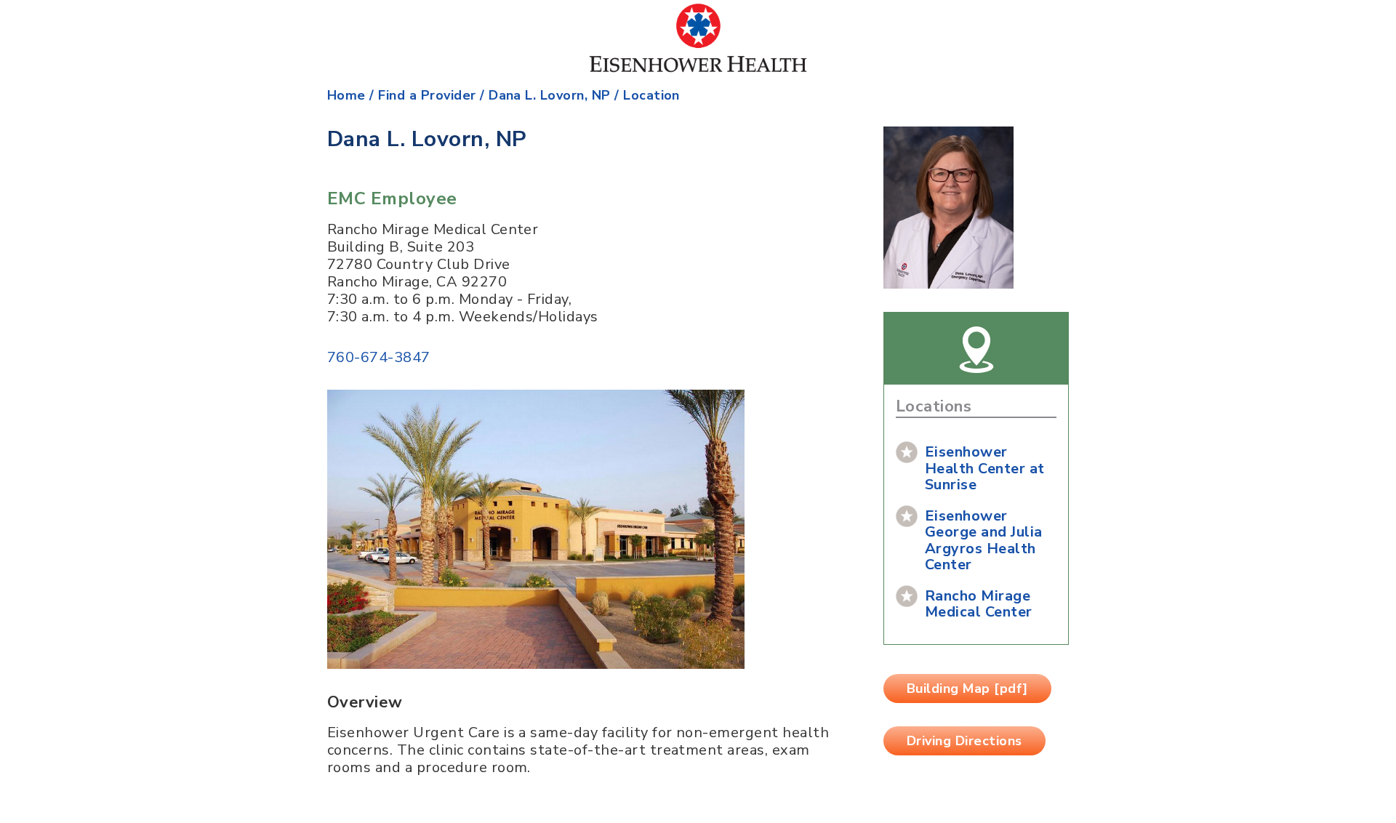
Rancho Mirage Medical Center (978, 604)
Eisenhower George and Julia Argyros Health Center (984, 540)
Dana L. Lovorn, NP (550, 95)
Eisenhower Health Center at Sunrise (985, 468)
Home (346, 95)
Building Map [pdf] (967, 688)
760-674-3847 (378, 357)
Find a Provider (427, 95)
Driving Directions (964, 741)
